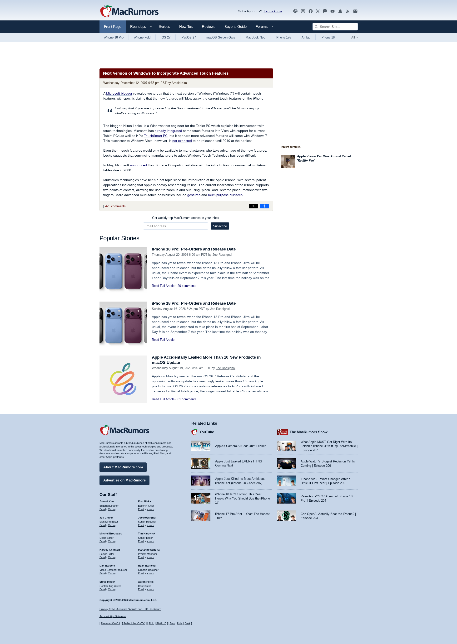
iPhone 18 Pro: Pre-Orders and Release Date (194, 249)
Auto (172, 623)
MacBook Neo (255, 37)
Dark (187, 623)
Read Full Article (163, 286)
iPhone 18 (328, 37)
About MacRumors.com (123, 467)
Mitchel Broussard (110, 533)
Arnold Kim (179, 83)
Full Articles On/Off (134, 623)
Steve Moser (107, 581)
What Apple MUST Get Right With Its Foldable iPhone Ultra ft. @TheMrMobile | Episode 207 (329, 446)
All (354, 37)
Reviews (208, 26)
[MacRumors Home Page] (129, 11)
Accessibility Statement (112, 616)
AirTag (306, 37)
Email (102, 509)
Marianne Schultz (149, 549)
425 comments (115, 206)
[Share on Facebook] (264, 206)
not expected (182, 141)
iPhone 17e (283, 37)
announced (138, 165)
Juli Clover (106, 517)
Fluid (151, 623)
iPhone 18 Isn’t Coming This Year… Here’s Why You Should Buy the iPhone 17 (242, 498)
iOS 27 (165, 37)
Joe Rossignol (222, 254)
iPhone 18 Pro (114, 37)
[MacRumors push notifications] (340, 11)
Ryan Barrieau (147, 565)
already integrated (168, 131)
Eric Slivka (144, 501)
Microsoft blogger (119, 93)
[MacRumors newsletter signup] (355, 11)
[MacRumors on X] (318, 11)
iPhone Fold (142, 37)
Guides (164, 26)
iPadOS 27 (188, 37)
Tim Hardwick (146, 533)
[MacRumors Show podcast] (295, 11)
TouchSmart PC (156, 136)
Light (180, 623)
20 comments (187, 286)
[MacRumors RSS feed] (347, 11)
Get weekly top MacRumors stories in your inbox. (186, 218)
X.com (111, 509)
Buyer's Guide (235, 26)
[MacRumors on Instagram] (303, 11)
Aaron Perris (146, 581)
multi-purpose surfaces (225, 195)
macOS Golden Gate (220, 37)
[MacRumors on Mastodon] (325, 11)
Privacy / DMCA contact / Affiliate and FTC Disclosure (130, 609)
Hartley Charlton (109, 549)
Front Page (112, 26)
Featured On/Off (110, 623)
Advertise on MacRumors (124, 480)
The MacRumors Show (309, 432)
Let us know (273, 11)
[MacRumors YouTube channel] (332, 11)
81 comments (187, 399)
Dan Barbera (107, 565)
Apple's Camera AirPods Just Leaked (240, 446)
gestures (193, 195)
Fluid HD (161, 623)
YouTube (206, 432)
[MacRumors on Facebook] (310, 11)
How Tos (186, 26)
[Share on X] (253, 206)
